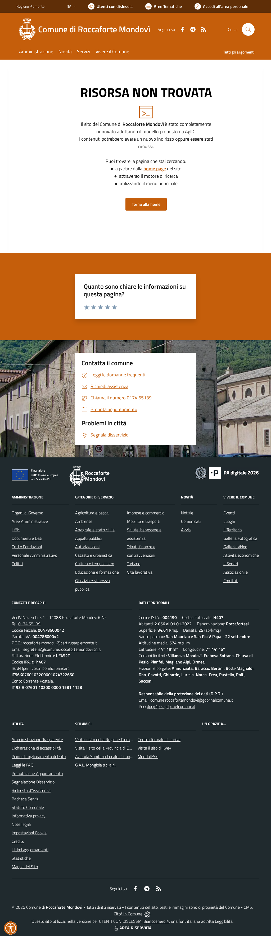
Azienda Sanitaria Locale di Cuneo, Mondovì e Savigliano (124, 756)
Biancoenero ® (156, 921)
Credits (18, 841)
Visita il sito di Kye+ (154, 748)
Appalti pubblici (88, 538)
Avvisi (186, 530)
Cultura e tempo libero (94, 563)
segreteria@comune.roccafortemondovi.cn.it (62, 649)
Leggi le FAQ (23, 765)
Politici (17, 563)
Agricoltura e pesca (92, 513)
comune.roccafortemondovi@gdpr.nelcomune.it (191, 700)
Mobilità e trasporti (143, 521)
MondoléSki (148, 756)
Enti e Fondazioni (27, 546)
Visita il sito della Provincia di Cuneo (106, 748)
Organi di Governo (27, 513)
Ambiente (83, 521)
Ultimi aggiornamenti (30, 849)
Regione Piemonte (30, 6)
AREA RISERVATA (135, 928)
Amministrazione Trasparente (37, 739)
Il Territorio (232, 530)
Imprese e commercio (145, 513)
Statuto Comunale (28, 807)
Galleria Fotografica (240, 538)
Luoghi (229, 521)
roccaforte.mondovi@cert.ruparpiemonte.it (60, 643)
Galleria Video (235, 546)
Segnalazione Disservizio (33, 782)
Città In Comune (128, 914)
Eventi (229, 513)
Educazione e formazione (97, 572)
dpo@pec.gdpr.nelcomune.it (171, 706)
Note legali (21, 824)
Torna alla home (146, 204)
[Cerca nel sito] (248, 29)
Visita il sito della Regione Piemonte (106, 739)
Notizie (187, 513)
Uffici (16, 530)
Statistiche (21, 858)
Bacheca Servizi (25, 799)
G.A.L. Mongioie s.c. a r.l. (95, 765)
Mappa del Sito (25, 866)
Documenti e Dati (27, 538)
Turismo (133, 563)
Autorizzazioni (87, 546)
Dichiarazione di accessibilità (36, 748)
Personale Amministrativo (34, 555)
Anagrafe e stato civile (95, 530)
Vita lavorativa (139, 572)
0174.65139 (29, 624)
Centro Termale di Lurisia (159, 739)
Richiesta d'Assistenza (31, 790)
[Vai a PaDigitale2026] (227, 472)
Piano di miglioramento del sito (39, 756)
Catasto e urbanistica (93, 555)
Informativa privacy (29, 816)
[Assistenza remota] (147, 914)
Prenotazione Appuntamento (37, 773)
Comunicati (191, 521)
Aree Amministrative (30, 521)
